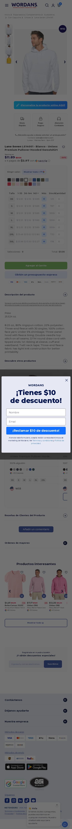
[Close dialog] (66, 380)
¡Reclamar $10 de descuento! (36, 431)
